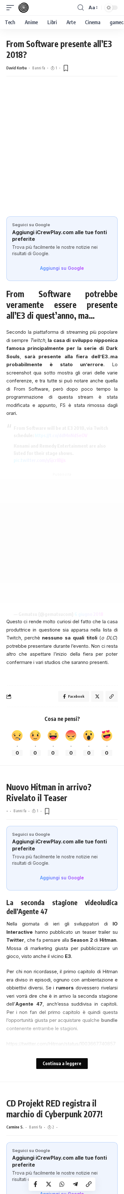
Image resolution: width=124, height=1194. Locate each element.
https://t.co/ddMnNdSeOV (61, 435)
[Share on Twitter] (48, 1184)
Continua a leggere (62, 1063)
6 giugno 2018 (88, 614)
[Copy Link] (88, 1184)
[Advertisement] (62, 145)
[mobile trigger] (11, 7)
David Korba (16, 68)
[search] (80, 8)
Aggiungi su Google (62, 268)
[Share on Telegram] (75, 1184)
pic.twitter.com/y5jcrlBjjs (40, 460)
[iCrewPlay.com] (23, 7)
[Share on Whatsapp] (62, 1184)
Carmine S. (15, 1127)
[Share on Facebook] (35, 1184)
